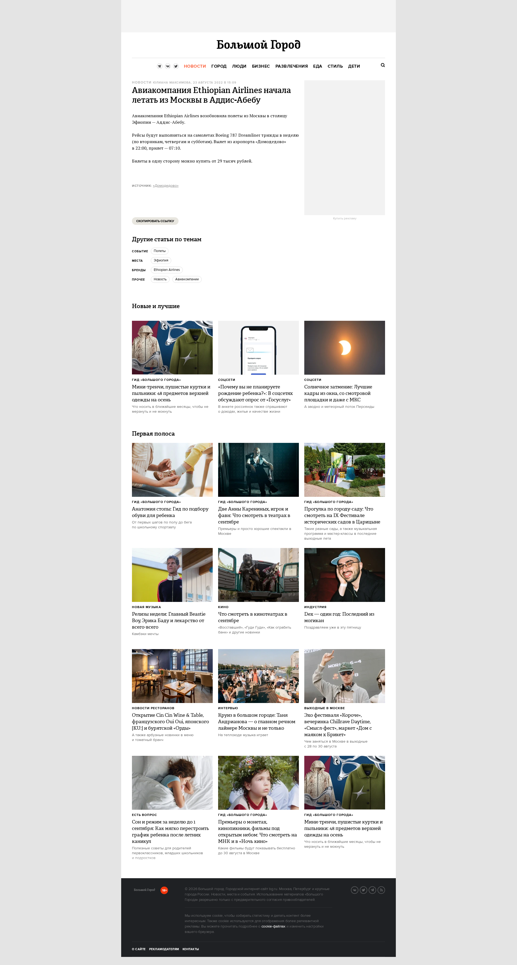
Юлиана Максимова (172, 83)
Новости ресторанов (153, 708)
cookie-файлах (273, 926)
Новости (141, 82)
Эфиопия (161, 260)
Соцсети (226, 380)
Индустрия (315, 607)
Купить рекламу (345, 218)
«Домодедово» (166, 185)
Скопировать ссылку (155, 221)
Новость (160, 279)
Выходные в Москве (324, 708)
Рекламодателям (164, 949)
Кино (223, 607)
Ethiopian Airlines (167, 270)
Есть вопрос (144, 815)
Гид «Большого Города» (156, 380)
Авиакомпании (187, 279)
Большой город (144, 890)
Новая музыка (146, 607)
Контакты (191, 949)
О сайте (139, 949)
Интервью (228, 708)
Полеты (160, 251)
